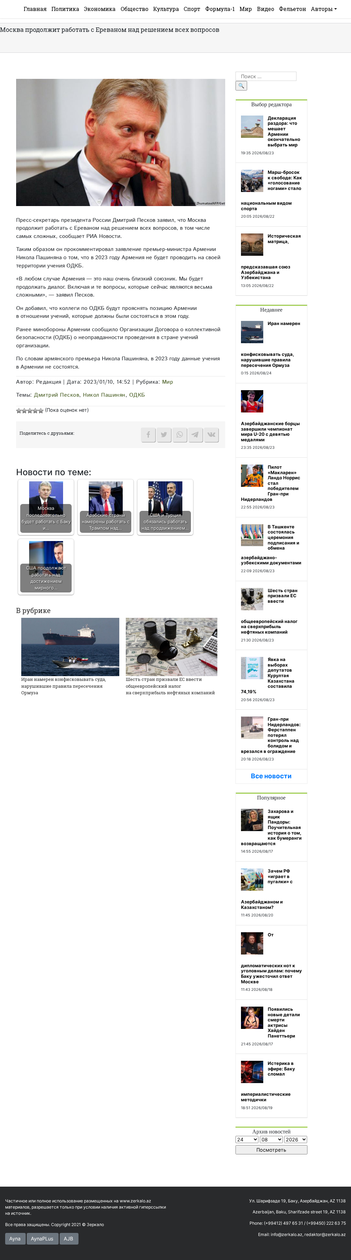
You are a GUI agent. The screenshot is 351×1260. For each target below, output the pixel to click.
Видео (265, 8)
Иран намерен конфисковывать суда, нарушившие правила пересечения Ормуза (63, 686)
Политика (65, 8)
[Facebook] (148, 435)
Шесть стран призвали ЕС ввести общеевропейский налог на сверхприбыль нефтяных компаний (170, 686)
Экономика (100, 8)
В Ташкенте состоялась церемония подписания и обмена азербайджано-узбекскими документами (271, 545)
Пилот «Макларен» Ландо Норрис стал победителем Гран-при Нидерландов (270, 483)
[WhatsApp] (179, 435)
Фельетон (292, 8)
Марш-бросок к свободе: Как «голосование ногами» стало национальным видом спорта (271, 190)
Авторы (322, 8)
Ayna (15, 1238)
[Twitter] (164, 435)
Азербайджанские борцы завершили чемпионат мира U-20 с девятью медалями (270, 431)
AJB (68, 1238)
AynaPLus (42, 1238)
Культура (166, 8)
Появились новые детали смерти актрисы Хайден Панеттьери (284, 1022)
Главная (35, 8)
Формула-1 (220, 8)
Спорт (192, 8)
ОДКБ (137, 395)
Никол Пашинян (104, 395)
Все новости (271, 776)
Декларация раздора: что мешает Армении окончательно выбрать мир (284, 131)
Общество (134, 8)
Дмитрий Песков (56, 395)
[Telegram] (195, 435)
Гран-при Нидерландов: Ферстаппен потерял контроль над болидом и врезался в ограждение (271, 735)
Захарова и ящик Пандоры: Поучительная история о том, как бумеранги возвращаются (271, 827)
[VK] (211, 435)
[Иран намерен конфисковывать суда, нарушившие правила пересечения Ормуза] (70, 646)
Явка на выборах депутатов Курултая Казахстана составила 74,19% (267, 675)
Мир (246, 8)
